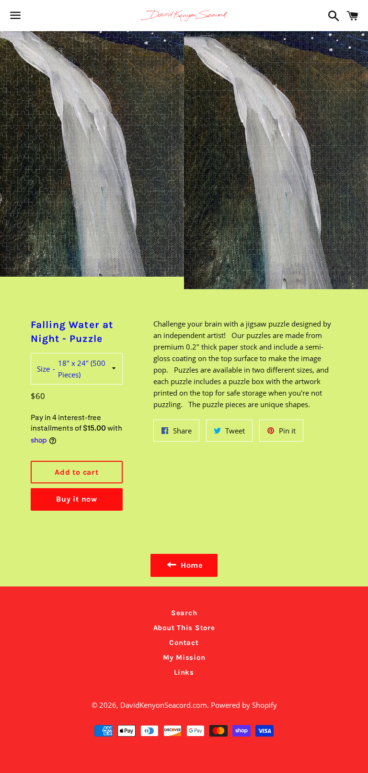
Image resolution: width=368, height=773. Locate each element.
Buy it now (76, 499)
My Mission (184, 657)
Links (184, 672)
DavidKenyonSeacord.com (163, 705)
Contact (183, 642)
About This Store (184, 627)
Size (43, 369)
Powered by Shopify (244, 705)
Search (184, 613)
